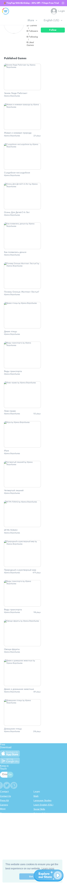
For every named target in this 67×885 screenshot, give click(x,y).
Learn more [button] (48, 868)
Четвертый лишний (14, 490)
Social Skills (39, 809)
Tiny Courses (6, 842)
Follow (52, 30)
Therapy (38, 835)
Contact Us (5, 796)
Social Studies (40, 831)
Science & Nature (42, 813)
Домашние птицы (13, 728)
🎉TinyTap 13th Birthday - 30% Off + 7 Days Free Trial (31, 3)
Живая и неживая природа (17, 133)
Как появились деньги (15, 252)
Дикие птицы (10, 331)
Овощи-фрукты (12, 649)
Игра (6, 450)
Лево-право (10, 411)
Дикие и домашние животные (19, 689)
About (3, 818)
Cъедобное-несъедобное (17, 172)
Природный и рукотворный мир (20, 570)
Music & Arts (40, 826)
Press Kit (4, 800)
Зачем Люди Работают (15, 93)
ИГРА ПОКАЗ (10, 530)
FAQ (2, 822)
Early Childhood (41, 818)
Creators (4, 831)
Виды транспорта (13, 371)
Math (36, 796)
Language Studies (42, 800)
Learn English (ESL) (43, 805)
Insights (4, 826)
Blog (2, 813)
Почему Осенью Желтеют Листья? (21, 292)
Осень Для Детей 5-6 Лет (17, 212)
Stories (37, 822)
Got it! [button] (32, 876)
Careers (4, 805)
